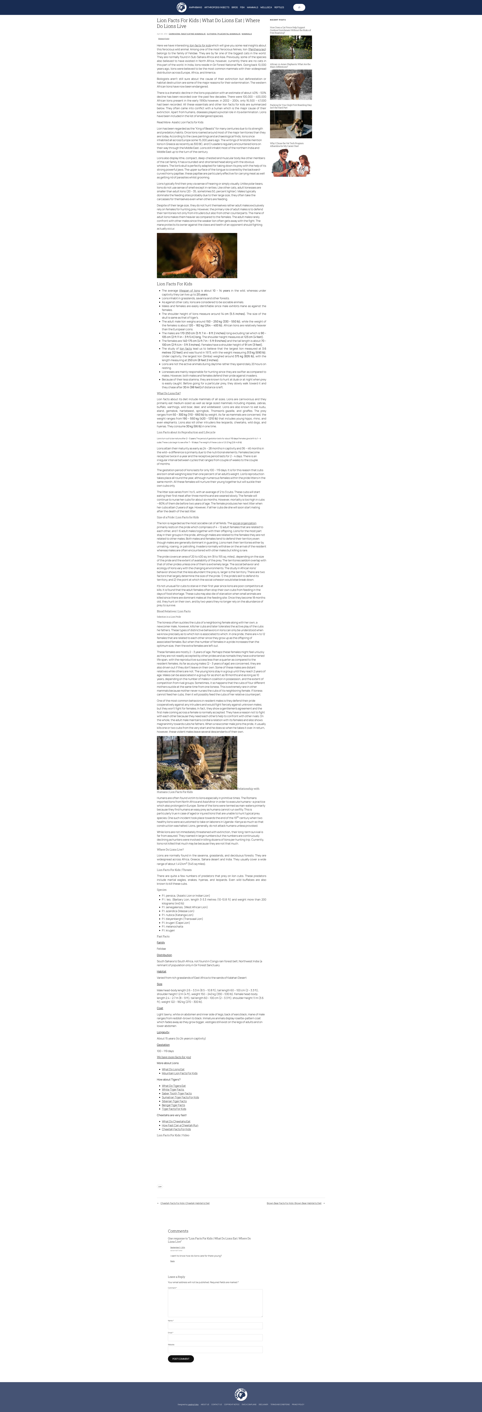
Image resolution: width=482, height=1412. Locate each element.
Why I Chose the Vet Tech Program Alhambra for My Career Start (287, 144)
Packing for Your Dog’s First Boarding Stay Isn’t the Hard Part (291, 106)
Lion (160, 1186)
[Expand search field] (299, 7)
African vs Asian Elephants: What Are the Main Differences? (290, 65)
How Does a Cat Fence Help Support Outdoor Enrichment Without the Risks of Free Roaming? (290, 30)
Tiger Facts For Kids (174, 1109)
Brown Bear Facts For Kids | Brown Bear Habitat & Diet (294, 1203)
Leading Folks (193, 1404)
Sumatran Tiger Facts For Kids (180, 1097)
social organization (244, 523)
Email (170, 1332)
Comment (172, 1288)
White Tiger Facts (173, 1089)
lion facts (186, 348)
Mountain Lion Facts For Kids (179, 1073)
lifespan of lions (189, 290)
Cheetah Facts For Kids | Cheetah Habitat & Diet (185, 1203)
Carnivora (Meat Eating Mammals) (187, 34)
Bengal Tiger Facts (173, 1105)
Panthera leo (257, 49)
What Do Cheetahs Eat (176, 1121)
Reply (172, 1261)
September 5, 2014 (177, 1247)
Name (171, 1320)
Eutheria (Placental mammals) (223, 34)
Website (171, 1344)
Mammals (247, 34)
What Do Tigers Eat (174, 1086)
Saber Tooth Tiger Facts (177, 1093)
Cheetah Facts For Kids (176, 1129)
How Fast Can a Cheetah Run (180, 1125)
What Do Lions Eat (173, 1069)
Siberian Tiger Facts (174, 1101)
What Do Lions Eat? (169, 393)
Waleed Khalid (163, 38)
